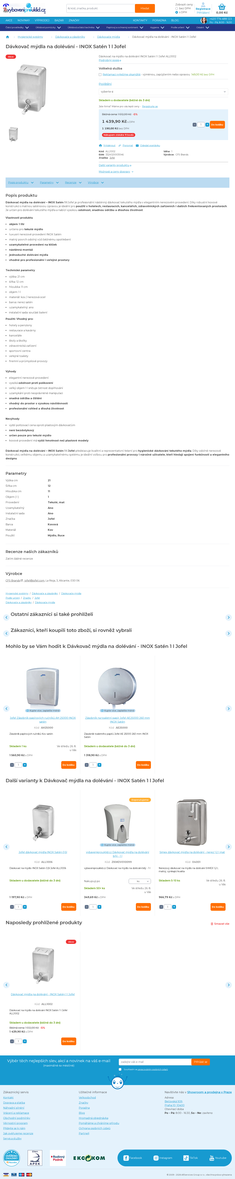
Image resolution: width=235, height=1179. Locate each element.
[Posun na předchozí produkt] (6, 617)
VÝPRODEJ (42, 20)
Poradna (84, 1107)
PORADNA (159, 20)
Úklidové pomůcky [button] (45, 27)
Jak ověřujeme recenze (18, 1133)
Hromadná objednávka (93, 1118)
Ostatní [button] (200, 27)
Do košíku (217, 124)
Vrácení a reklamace (16, 1112)
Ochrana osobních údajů (94, 1128)
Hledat (145, 8)
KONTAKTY (140, 20)
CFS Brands (13, 580)
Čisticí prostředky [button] (15, 27)
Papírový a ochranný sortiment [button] (122, 27)
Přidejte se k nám (14, 1128)
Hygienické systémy (30, 36)
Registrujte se (150, 106)
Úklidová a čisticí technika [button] (81, 27)
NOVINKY (24, 20)
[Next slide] (228, 617)
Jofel (112, 157)
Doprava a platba (14, 1102)
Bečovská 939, (174, 1103)
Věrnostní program (15, 1123)
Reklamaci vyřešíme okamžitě (122, 74)
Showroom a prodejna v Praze (209, 1092)
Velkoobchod (87, 1097)
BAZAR (59, 20)
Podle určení (13, 598)
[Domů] (7, 37)
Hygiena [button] (154, 27)
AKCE (9, 20)
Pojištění (105, 84)
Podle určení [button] (177, 27)
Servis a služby (12, 1138)
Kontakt (8, 1097)
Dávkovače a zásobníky (70, 36)
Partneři (84, 1133)
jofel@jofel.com (34, 580)
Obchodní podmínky (16, 1118)
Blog (82, 1112)
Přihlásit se (200, 1061)
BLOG (175, 20)
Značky (74, 20)
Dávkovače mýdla (108, 36)
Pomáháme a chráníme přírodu (99, 1123)
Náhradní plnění (13, 1107)
